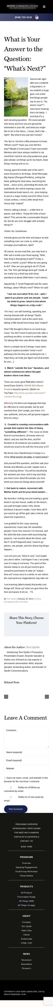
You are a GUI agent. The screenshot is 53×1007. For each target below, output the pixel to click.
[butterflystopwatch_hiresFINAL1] (37, 15)
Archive (38, 599)
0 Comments (23, 602)
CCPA (23, 994)
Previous (35, 26)
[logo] (22, 4)
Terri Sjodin (11, 599)
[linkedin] (33, 983)
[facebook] (20, 983)
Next (44, 26)
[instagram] (28, 983)
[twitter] (24, 983)
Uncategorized (10, 602)
